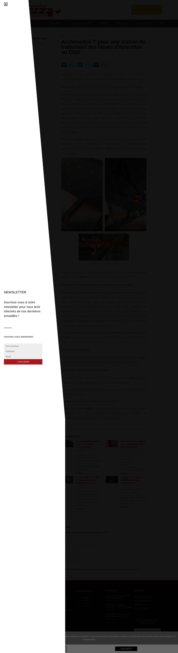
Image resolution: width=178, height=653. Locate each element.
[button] (5, 4)
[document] (89, 326)
